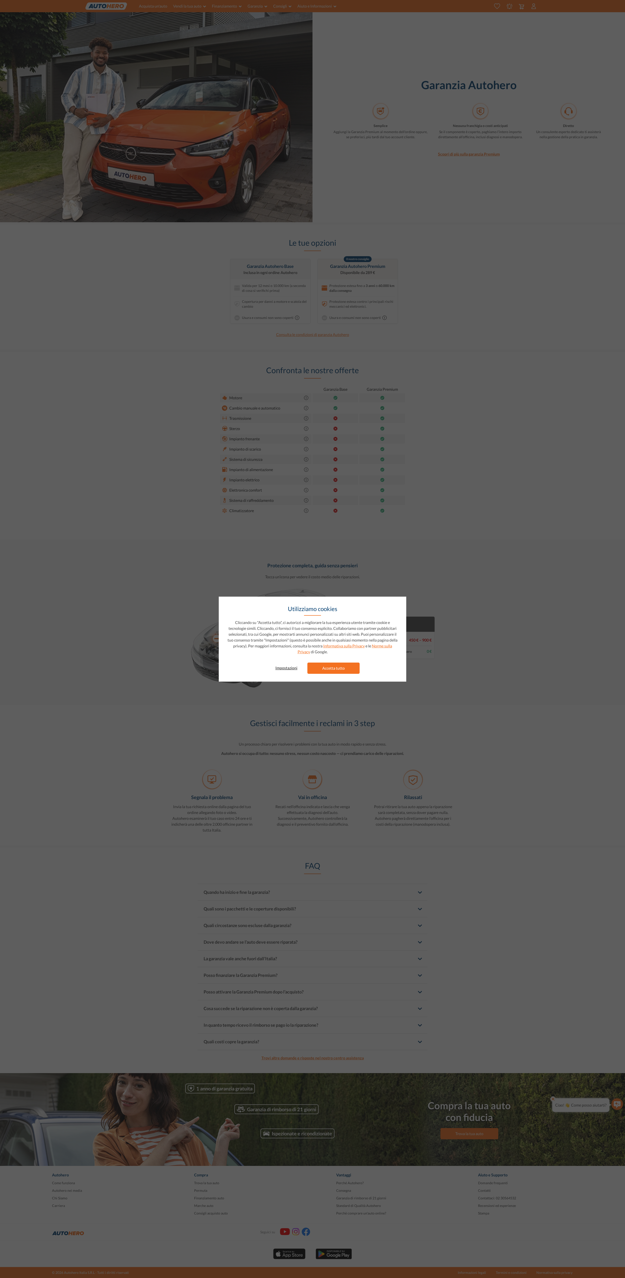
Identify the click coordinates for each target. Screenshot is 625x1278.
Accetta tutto (333, 668)
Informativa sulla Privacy (344, 646)
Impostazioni (286, 667)
